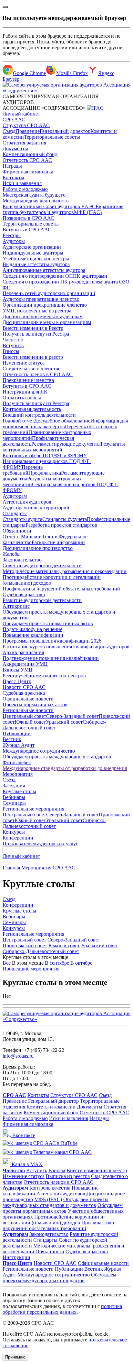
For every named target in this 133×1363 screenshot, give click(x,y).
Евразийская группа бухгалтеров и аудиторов (63, 209)
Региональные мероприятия (33, 808)
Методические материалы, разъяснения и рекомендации (65, 571)
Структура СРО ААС (26, 125)
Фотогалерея (17, 762)
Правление (27, 131)
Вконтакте (23, 1135)
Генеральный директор (65, 131)
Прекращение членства (28, 380)
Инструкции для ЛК (25, 391)
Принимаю (15, 1357)
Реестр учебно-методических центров (44, 675)
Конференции (18, 837)
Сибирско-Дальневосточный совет (54, 724)
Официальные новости (28, 698)
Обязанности (17, 530)
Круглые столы (19, 791)
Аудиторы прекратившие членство (41, 299)
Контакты (13, 177)
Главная (11, 867)
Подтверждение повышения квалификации (51, 658)
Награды (12, 166)
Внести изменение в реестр (33, 357)
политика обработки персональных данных (62, 1309)
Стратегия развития (24, 142)
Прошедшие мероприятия (31, 968)
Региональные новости (28, 710)
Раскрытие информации (58, 542)
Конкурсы (14, 832)
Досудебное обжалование (62, 420)
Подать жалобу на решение (32, 629)
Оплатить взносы (22, 397)
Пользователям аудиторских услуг (40, 843)
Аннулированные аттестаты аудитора (44, 270)
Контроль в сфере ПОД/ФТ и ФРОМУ (45, 455)
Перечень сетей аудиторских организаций (49, 293)
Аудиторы (14, 241)
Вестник (12, 739)
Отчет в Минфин (21, 536)
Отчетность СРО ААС (27, 160)
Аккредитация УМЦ (25, 664)
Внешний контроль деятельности (39, 415)
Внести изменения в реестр (96, 1170)
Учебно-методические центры (36, 258)
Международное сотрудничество (39, 751)
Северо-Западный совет (72, 716)
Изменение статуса (24, 363)
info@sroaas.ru (18, 1056)
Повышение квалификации (33, 635)
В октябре (81, 963)
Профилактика (44, 473)
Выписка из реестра (68, 1176)
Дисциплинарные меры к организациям (47, 322)
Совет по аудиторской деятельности (42, 565)
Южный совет (30, 722)
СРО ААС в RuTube (54, 1143)
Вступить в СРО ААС (27, 229)
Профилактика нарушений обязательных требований (61, 588)
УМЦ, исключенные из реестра (37, 310)
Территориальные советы (52, 137)
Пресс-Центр (17, 681)
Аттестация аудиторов (27, 502)
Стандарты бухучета (64, 519)
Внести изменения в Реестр (33, 328)
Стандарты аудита (22, 519)
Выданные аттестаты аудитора (36, 264)
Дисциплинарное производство (38, 548)
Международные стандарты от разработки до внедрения (65, 768)
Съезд (9, 131)
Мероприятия (18, 774)
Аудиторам (15, 496)
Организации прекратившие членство (45, 305)
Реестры (12, 235)
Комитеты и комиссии (51, 1106)
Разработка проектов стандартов (61, 525)
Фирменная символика (28, 171)
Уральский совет (64, 722)
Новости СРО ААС (24, 687)
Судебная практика (24, 594)
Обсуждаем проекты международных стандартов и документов (55, 1202)
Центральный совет (24, 716)
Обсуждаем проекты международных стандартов (57, 756)
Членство (13, 339)
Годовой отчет (18, 420)
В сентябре (57, 963)
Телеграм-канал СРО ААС (62, 1152)
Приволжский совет (25, 945)
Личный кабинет (21, 113)
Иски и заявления (22, 183)
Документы (15, 148)
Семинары (14, 803)
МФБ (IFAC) (88, 212)
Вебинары (14, 797)
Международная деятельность (35, 200)
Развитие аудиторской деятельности (42, 600)
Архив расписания (23, 652)
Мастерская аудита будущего (34, 195)
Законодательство (22, 559)
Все (7, 963)
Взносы (11, 351)
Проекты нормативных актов (35, 704)
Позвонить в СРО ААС (28, 218)
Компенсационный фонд (30, 154)
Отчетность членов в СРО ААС (38, 374)
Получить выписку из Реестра (36, 334)
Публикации (17, 733)
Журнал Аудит (19, 745)
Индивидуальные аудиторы (33, 252)
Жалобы (12, 554)
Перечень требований (23, 470)
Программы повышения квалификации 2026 (52, 641)
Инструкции (16, 1257)
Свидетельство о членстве (31, 368)
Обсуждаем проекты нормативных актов (48, 623)
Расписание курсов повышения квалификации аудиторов (66, 646)
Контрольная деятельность (32, 409)
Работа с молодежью (25, 189)
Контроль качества (49, 1188)
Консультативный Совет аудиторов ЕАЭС (49, 206)
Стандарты (15, 513)
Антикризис (16, 606)
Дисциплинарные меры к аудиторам (43, 316)
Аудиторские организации (32, 247)
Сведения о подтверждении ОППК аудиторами (55, 276)
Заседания (14, 785)
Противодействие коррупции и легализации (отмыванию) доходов (53, 1219)
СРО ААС (14, 119)
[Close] (5, 7)
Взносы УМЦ (18, 669)
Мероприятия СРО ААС (48, 867)
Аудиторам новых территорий (36, 507)
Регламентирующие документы (66, 444)
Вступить (13, 345)
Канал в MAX (26, 1164)
